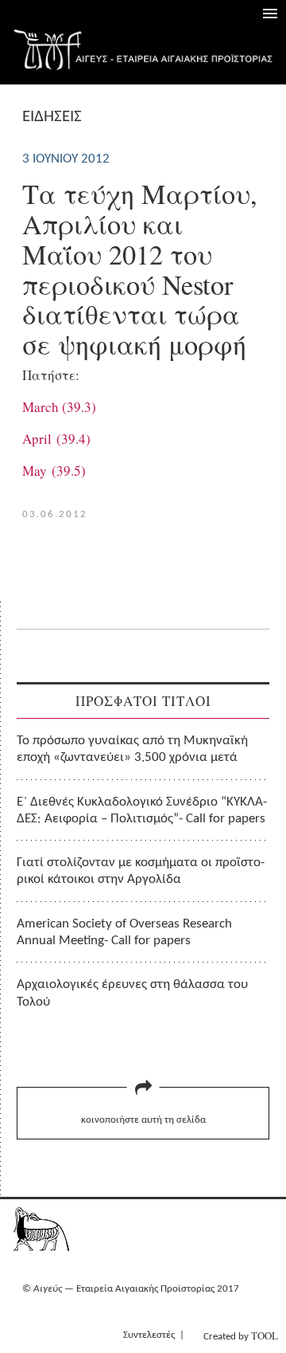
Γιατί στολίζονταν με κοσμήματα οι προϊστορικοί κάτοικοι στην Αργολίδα (141, 871)
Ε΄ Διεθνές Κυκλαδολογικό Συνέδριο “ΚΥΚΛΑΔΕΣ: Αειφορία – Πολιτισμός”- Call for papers (142, 810)
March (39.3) (59, 407)
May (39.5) (54, 470)
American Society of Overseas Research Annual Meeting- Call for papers (124, 932)
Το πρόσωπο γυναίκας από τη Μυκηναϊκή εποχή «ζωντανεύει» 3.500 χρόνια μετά (132, 749)
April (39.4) (56, 438)
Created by (240, 1335)
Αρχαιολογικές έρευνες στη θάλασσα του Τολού (132, 993)
